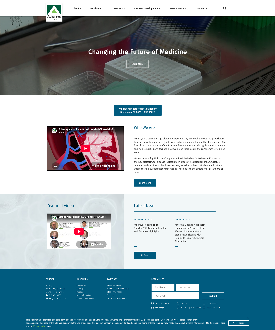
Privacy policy (40, 326)
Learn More (138, 64)
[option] (137, 55)
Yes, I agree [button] (238, 323)
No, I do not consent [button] (216, 323)
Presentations (213, 303)
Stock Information (114, 292)
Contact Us (201, 8)
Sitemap (80, 288)
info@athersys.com (57, 298)
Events (184, 303)
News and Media (214, 308)
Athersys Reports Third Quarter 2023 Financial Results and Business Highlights (150, 228)
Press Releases (114, 285)
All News (145, 255)
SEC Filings (159, 308)
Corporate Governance (117, 298)
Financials (111, 295)
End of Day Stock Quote (191, 308)
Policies (79, 292)
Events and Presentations (118, 288)
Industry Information (85, 298)
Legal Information (83, 295)
